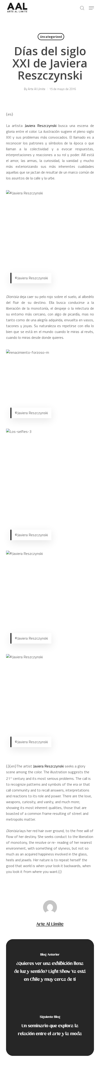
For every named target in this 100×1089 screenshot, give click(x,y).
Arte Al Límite (36, 89)
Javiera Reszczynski (41, 125)
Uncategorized (51, 36)
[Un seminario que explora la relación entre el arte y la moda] (50, 1027)
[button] (91, 8)
